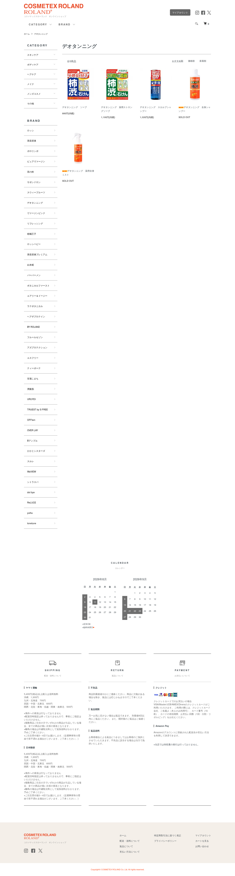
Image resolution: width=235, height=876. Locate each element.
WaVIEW (31, 471)
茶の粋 (30, 171)
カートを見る (202, 840)
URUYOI (31, 399)
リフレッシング (35, 223)
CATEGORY (38, 24)
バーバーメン (34, 275)
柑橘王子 (31, 233)
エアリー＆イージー (37, 295)
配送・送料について (130, 840)
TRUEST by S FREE (37, 409)
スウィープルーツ (36, 192)
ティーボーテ (34, 368)
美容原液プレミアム (37, 254)
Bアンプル (32, 440)
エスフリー (32, 357)
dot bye (31, 492)
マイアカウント (180, 12)
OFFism (31, 419)
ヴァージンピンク (36, 213)
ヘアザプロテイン (36, 316)
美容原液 (31, 140)
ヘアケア (31, 74)
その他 (30, 103)
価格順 (191, 60)
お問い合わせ (202, 846)
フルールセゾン (35, 337)
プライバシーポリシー (165, 840)
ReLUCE (31, 502)
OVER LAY (32, 430)
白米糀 (30, 264)
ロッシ (30, 130)
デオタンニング (41, 33)
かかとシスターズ (36, 450)
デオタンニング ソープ (74, 107)
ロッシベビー (34, 244)
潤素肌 (30, 388)
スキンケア (32, 54)
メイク (30, 84)
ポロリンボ (32, 151)
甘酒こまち (32, 378)
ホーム (27, 33)
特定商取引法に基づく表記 (167, 835)
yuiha (30, 512)
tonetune (31, 523)
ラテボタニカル (35, 306)
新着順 (203, 60)
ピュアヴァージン (36, 161)
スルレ (30, 461)
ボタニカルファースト (38, 285)
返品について (126, 846)
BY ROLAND (33, 326)
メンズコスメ (34, 93)
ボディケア (32, 64)
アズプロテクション (37, 347)
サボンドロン (34, 182)
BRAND (65, 24)
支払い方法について (130, 851)
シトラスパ (32, 481)
